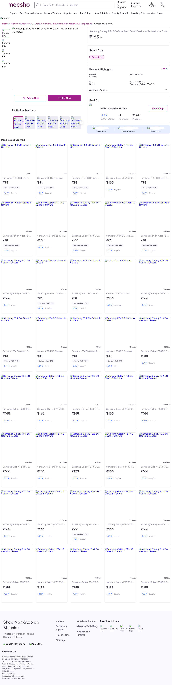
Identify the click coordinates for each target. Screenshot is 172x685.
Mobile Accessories (21, 23)
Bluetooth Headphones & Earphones (72, 23)
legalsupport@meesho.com (13, 676)
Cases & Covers (42, 23)
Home (5, 23)
